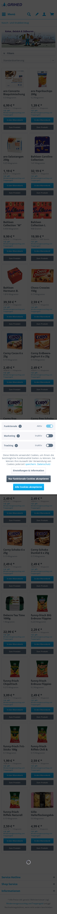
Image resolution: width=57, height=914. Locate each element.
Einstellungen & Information (28, 470)
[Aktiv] (49, 426)
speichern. (31, 464)
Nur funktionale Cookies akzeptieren (28, 478)
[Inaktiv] (49, 435)
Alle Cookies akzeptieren (28, 486)
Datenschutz (44, 464)
